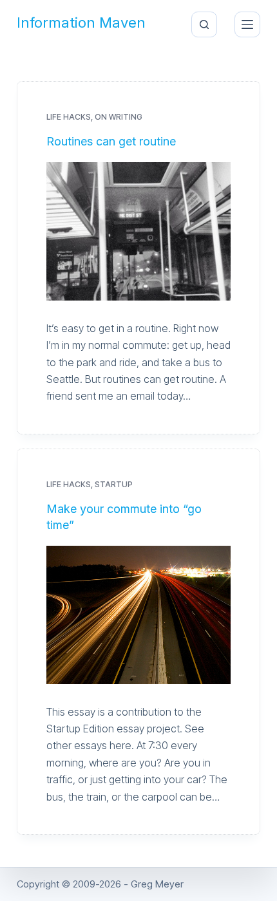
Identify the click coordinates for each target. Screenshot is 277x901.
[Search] (204, 24)
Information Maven (81, 22)
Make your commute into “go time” (124, 517)
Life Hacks (68, 117)
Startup (114, 484)
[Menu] (247, 24)
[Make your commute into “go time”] (138, 615)
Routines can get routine (111, 141)
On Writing (118, 117)
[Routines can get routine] (138, 231)
